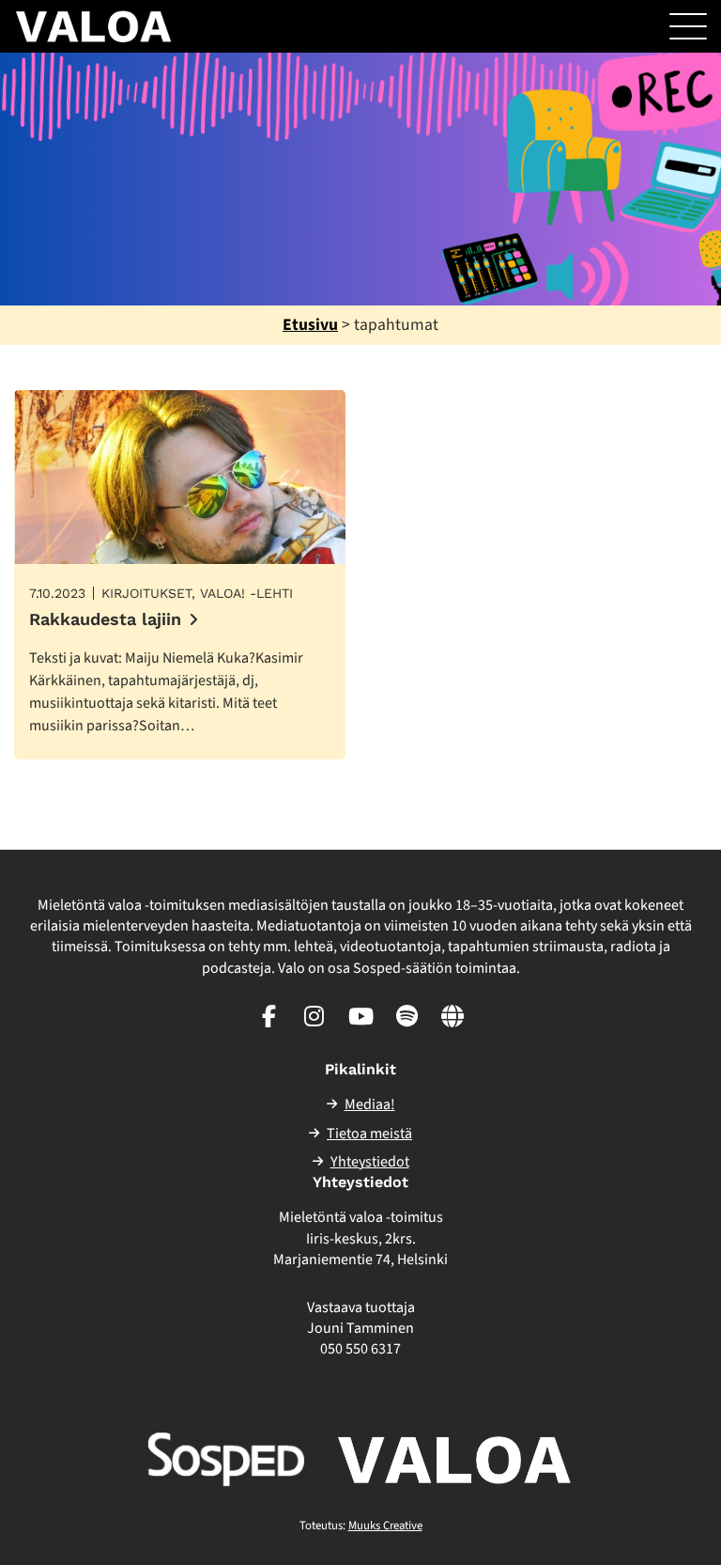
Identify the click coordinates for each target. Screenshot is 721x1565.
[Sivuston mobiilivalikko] (688, 26)
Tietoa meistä (369, 1133)
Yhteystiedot (369, 1161)
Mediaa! (370, 1104)
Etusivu (310, 324)
